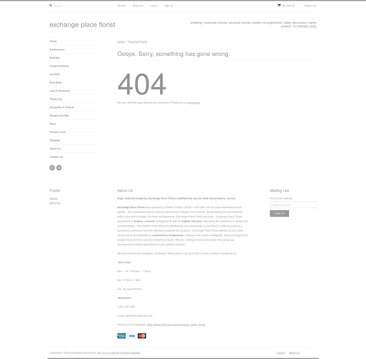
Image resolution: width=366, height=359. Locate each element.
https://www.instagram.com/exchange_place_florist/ (176, 324)
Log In (153, 5)
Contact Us (56, 157)
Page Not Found (137, 41)
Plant (53, 124)
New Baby (56, 82)
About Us (138, 5)
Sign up (168, 5)
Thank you (56, 99)
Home (53, 41)
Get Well (55, 74)
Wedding (55, 140)
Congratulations (59, 66)
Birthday (55, 58)
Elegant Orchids (59, 115)
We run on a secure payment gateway (118, 352)
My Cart (288, 5)
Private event (58, 132)
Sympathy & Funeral (62, 107)
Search (121, 5)
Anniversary (57, 49)
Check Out (310, 5)
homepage (193, 102)
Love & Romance (60, 91)
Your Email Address (281, 198)
